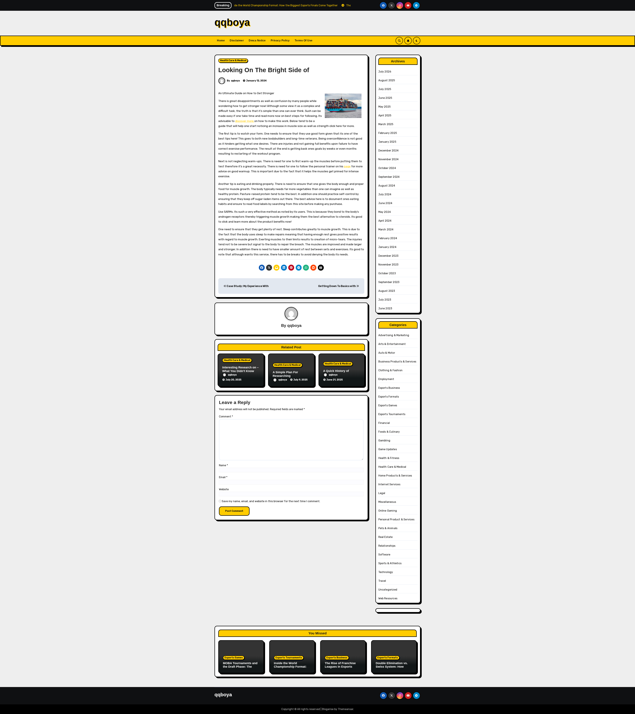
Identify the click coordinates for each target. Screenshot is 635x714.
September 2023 (389, 282)
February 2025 (387, 133)
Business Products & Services (397, 361)
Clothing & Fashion (390, 370)
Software (384, 554)
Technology (385, 572)
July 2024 (384, 194)
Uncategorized (387, 589)
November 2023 (388, 264)
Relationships (387, 545)
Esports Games (387, 405)
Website (224, 489)
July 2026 (384, 71)
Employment (386, 379)
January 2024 (387, 247)
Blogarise (328, 709)
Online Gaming (387, 510)
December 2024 (388, 150)
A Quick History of (336, 371)
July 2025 (384, 89)
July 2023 (384, 299)
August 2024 (386, 185)
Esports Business (389, 387)
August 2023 (386, 290)
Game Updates (387, 449)
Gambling (384, 440)
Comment (226, 416)
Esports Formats (388, 396)
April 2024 (385, 220)
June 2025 (385, 97)
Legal (381, 493)
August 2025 (386, 80)
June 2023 (385, 308)
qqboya (232, 22)
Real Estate (385, 537)
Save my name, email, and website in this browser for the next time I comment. (271, 501)
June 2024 (385, 203)
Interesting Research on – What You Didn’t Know (240, 369)
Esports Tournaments (391, 414)
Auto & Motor (386, 352)
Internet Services (389, 484)
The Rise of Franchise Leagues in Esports (340, 665)
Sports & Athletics (390, 563)
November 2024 (388, 159)
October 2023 (387, 273)
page (347, 166)
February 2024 (387, 238)
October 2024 (387, 168)
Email (223, 477)
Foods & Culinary (389, 431)
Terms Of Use (304, 40)
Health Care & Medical (233, 60)
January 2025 (387, 141)
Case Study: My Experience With (247, 286)
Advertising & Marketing (393, 335)
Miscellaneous (387, 501)
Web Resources (388, 598)
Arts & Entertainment (392, 344)
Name (223, 465)
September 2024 (389, 176)
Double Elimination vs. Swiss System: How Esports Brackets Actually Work (392, 669)
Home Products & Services (395, 475)
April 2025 (384, 115)
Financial (384, 423)
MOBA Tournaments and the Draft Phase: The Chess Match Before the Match (240, 669)
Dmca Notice (257, 40)
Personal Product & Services (396, 519)
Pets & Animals (388, 528)
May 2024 (384, 212)
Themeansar (345, 709)
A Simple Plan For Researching (285, 374)
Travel (382, 580)
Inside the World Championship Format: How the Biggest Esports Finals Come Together (291, 669)
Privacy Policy (280, 40)
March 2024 (386, 229)
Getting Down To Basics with (337, 286)
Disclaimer (237, 40)
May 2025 (384, 106)
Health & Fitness (388, 458)
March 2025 (385, 124)
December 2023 (388, 255)
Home (221, 40)
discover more (244, 121)
